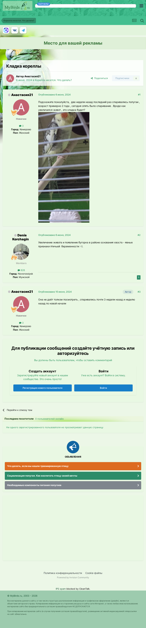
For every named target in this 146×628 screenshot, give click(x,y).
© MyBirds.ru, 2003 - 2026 (22, 595)
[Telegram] (23, 30)
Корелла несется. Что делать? (53, 80)
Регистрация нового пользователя (42, 387)
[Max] (6, 30)
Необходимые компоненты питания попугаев (34, 485)
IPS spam (61, 588)
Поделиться (100, 78)
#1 (139, 94)
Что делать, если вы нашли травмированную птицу (38, 466)
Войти (103, 387)
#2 (139, 235)
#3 (139, 291)
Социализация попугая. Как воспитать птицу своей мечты (42, 475)
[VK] (14, 30)
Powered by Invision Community (73, 577)
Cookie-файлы (93, 572)
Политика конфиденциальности (63, 572)
